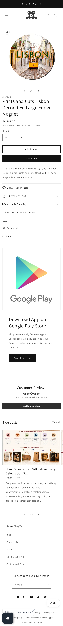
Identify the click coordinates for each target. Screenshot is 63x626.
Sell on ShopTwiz (15, 556)
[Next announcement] (57, 4)
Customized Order (16, 564)
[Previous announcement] (6, 4)
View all (56, 422)
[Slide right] (38, 90)
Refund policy (49, 612)
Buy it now (31, 158)
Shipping (18, 126)
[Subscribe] (47, 585)
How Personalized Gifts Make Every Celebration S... (31, 471)
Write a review (31, 406)
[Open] (7, 618)
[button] (6, 15)
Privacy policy (16, 617)
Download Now (22, 358)
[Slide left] (24, 90)
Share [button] (9, 236)
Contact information (33, 622)
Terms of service (32, 617)
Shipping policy (49, 617)
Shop (9, 549)
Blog (8, 534)
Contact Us (12, 542)
